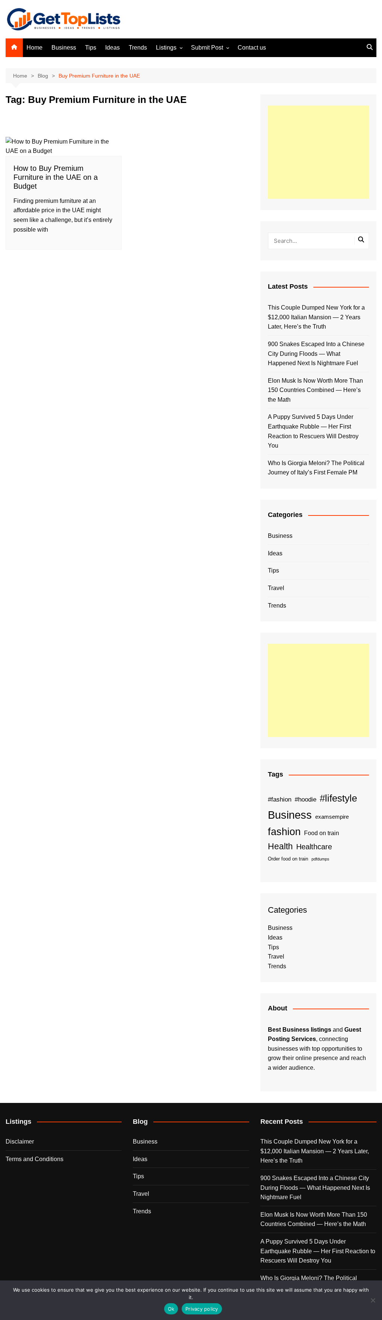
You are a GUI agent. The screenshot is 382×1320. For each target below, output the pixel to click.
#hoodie (305, 799)
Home (34, 47)
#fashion (279, 799)
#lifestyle (338, 798)
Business (63, 47)
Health (280, 846)
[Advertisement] (318, 152)
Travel (276, 588)
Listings (166, 47)
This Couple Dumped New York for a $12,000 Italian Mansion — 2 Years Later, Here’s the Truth (316, 317)
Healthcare (314, 847)
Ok (171, 1309)
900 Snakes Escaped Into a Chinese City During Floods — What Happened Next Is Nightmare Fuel (316, 353)
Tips (90, 47)
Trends (138, 47)
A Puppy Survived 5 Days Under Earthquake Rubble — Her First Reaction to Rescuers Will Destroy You (313, 431)
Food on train (321, 833)
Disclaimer (20, 1141)
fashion (284, 831)
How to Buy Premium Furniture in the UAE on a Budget (55, 177)
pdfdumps (320, 859)
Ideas (112, 47)
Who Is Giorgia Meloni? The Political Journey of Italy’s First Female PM (316, 468)
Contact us (252, 47)
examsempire (332, 817)
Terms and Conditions (34, 1159)
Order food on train (288, 859)
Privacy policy (201, 1309)
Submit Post (207, 47)
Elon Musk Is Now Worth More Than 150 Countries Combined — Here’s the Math (315, 390)
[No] (372, 1300)
